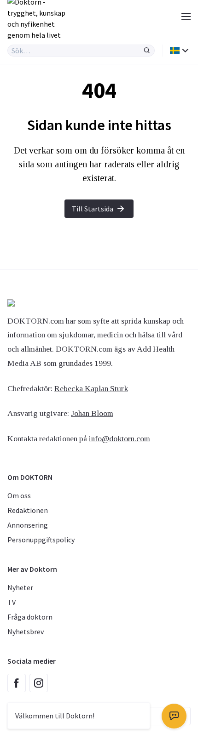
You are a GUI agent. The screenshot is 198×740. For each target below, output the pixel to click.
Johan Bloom (92, 413)
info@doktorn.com (119, 438)
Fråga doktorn (29, 616)
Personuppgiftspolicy (41, 539)
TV (11, 602)
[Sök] (147, 50)
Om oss (19, 495)
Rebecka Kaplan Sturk (91, 388)
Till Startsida (92, 208)
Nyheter (20, 587)
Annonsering (27, 524)
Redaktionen (27, 510)
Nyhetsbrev (25, 631)
